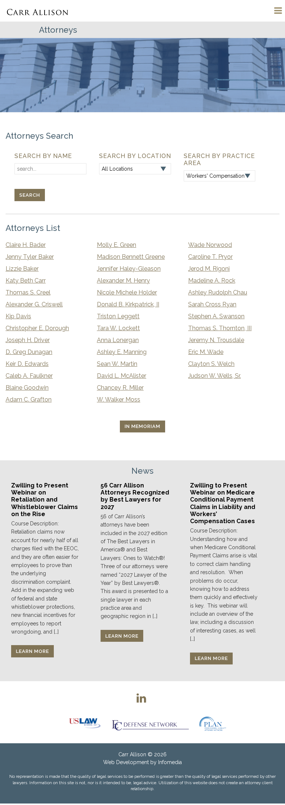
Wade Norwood (210, 244)
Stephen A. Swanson (216, 316)
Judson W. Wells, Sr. (214, 375)
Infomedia (170, 762)
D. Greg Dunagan (29, 351)
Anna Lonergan (118, 340)
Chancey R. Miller (120, 387)
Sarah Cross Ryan (212, 304)
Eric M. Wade (205, 351)
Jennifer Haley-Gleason (129, 268)
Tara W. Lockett (118, 328)
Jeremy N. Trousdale (216, 340)
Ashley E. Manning (122, 351)
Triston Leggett (118, 316)
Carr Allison (132, 754)
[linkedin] (141, 697)
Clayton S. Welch (211, 363)
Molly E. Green (116, 244)
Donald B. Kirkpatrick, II (128, 304)
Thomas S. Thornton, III (220, 328)
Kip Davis (18, 316)
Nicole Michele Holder (127, 292)
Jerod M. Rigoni (209, 268)
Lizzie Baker (22, 268)
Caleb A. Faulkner (29, 375)
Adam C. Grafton (29, 399)
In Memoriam (142, 426)
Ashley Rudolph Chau (217, 292)
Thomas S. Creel (28, 292)
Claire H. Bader (26, 244)
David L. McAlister (121, 375)
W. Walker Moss (118, 399)
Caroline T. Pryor (210, 256)
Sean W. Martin (117, 363)
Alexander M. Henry (123, 280)
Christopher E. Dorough (37, 328)
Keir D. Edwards (27, 363)
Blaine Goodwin (27, 387)
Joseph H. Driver (28, 340)
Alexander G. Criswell (34, 304)
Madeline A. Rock (211, 280)
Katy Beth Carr (26, 280)
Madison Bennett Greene (131, 256)
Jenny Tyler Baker (30, 256)
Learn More (32, 651)
